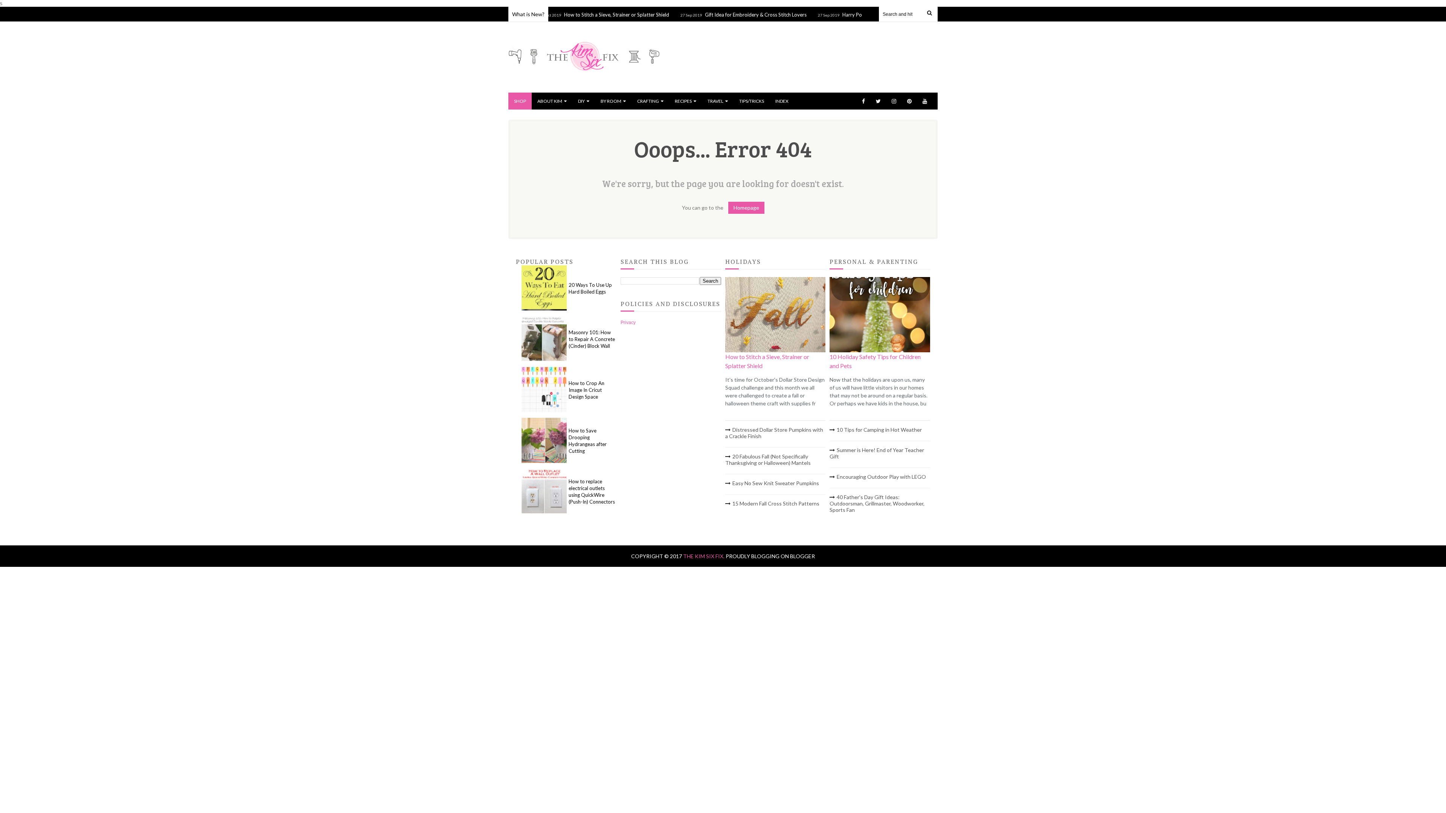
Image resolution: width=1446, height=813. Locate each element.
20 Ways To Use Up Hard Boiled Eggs (590, 288)
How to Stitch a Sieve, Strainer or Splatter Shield (596, 15)
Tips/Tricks (751, 101)
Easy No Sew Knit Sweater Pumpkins (775, 483)
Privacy (628, 322)
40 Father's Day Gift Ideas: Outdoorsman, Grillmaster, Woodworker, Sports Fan (877, 503)
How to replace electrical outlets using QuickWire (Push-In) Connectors (592, 491)
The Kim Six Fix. (704, 556)
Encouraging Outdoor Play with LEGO (881, 476)
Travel (715, 101)
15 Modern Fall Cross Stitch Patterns (775, 503)
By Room (611, 101)
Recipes (683, 101)
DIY (581, 101)
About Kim (549, 101)
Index (782, 101)
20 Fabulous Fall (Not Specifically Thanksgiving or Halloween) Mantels (768, 459)
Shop (520, 101)
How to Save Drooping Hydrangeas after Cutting (588, 441)
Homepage (746, 207)
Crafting (648, 101)
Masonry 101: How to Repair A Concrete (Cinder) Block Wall (592, 339)
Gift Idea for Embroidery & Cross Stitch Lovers (735, 15)
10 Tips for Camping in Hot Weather (879, 429)
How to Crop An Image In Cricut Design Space (586, 390)
